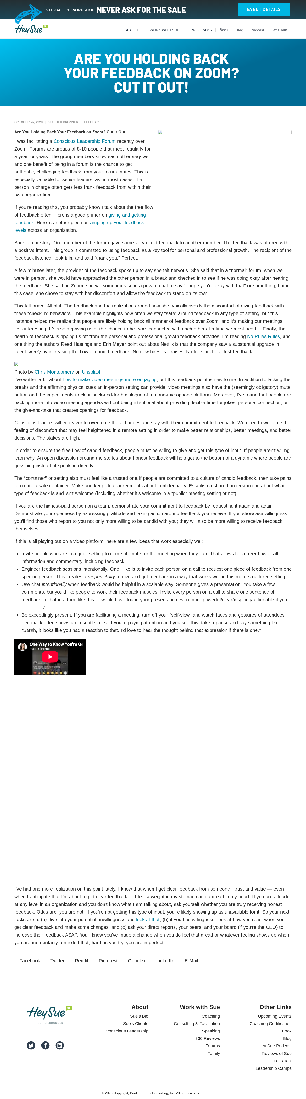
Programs (201, 30)
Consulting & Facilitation (197, 1023)
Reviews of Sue (277, 1053)
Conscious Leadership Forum (85, 141)
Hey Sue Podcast (275, 1045)
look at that (148, 919)
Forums (212, 1045)
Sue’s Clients (135, 1023)
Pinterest (107, 960)
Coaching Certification (271, 1023)
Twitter (57, 960)
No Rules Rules (263, 336)
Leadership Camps (274, 1068)
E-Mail (190, 960)
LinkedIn (164, 960)
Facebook (29, 960)
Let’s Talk (279, 30)
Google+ (136, 960)
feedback (92, 122)
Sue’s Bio (139, 1016)
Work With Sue (164, 30)
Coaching (211, 1016)
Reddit (80, 960)
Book (223, 30)
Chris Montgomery (54, 371)
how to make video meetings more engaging (110, 379)
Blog (239, 30)
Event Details (264, 9)
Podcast (257, 30)
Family (213, 1053)
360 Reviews (207, 1038)
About (132, 30)
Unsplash (92, 371)
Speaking (211, 1031)
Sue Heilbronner (63, 122)
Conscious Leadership (127, 1031)
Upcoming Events (275, 1016)
